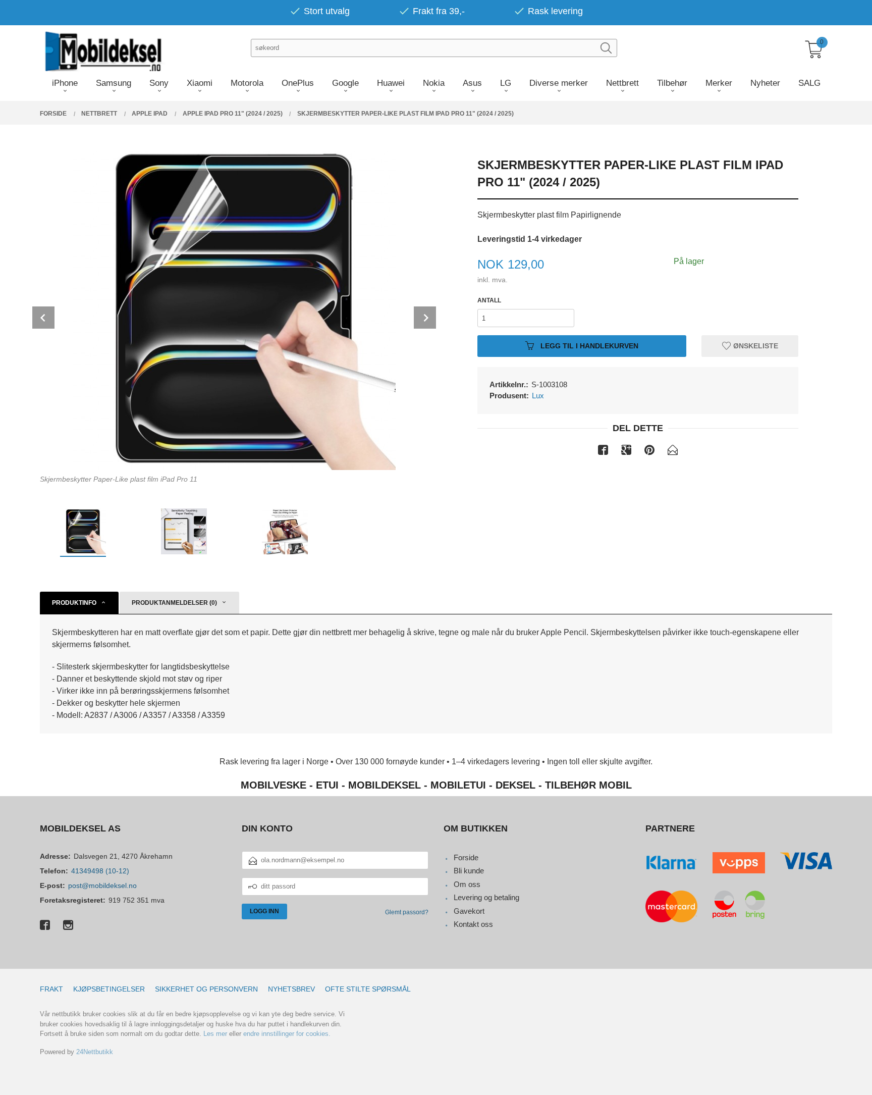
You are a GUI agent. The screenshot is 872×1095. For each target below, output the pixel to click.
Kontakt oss (473, 924)
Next (425, 317)
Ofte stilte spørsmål (368, 989)
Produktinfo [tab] (74, 602)
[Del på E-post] (673, 452)
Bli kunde (469, 870)
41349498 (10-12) (100, 871)
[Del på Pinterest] (649, 452)
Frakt (51, 989)
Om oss (467, 884)
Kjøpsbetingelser (109, 989)
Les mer (215, 1033)
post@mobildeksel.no (102, 885)
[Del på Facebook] (603, 452)
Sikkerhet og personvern (206, 989)
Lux (538, 395)
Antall (489, 300)
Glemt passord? (406, 912)
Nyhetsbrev (291, 989)
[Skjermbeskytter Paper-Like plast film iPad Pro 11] (234, 308)
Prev (43, 317)
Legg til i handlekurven (588, 346)
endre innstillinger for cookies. (287, 1033)
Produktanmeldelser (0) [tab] (174, 602)
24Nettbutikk (94, 1052)
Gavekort (469, 911)
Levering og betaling (486, 897)
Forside (466, 857)
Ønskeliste (754, 346)
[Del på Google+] (626, 452)
